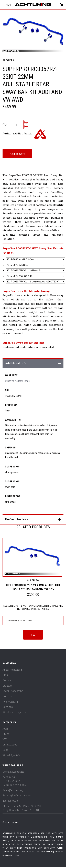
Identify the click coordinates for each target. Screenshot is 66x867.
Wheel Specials (11, 755)
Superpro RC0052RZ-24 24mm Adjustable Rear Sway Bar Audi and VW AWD (33, 586)
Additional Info (15, 363)
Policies (7, 696)
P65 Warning (10, 701)
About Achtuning (12, 669)
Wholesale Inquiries (14, 712)
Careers (7, 685)
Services (8, 706)
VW (5, 739)
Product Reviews (16, 519)
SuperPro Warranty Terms (17, 380)
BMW (6, 734)
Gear (5, 749)
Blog (5, 675)
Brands (7, 680)
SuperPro (8, 60)
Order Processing (13, 691)
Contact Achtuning (13, 771)
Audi (5, 728)
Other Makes (10, 744)
